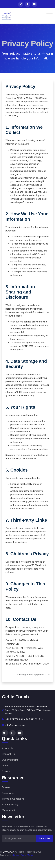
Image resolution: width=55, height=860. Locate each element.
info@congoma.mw (17, 659)
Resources (8, 793)
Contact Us (8, 753)
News (5, 765)
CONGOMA (8, 851)
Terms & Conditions (13, 798)
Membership (9, 810)
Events (6, 771)
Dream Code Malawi (23, 855)
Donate (6, 787)
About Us (7, 748)
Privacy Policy (10, 804)
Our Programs (10, 759)
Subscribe (44, 838)
